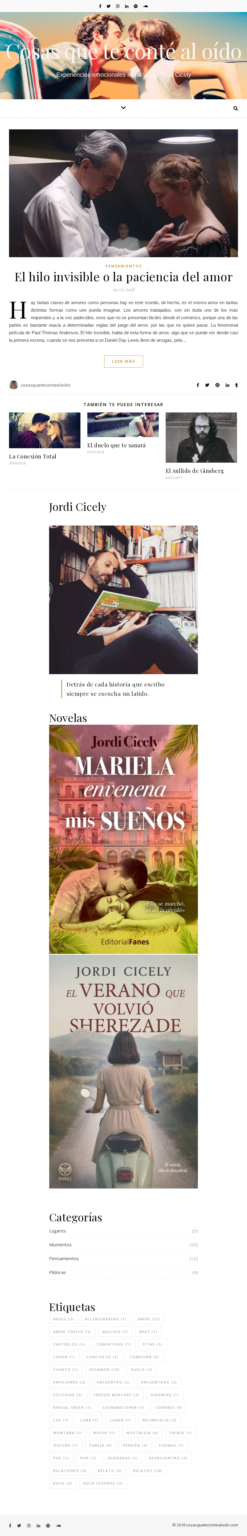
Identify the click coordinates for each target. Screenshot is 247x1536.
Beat (148, 1331)
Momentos (60, 1244)
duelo (142, 1369)
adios (63, 1319)
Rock (62, 1483)
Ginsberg (165, 1395)
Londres (169, 1407)
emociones (69, 1382)
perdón (135, 1445)
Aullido (115, 1331)
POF (61, 1458)
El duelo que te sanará (116, 445)
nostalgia (142, 1432)
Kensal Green (72, 1407)
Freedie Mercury (116, 1395)
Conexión (144, 1357)
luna (89, 1420)
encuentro (113, 1382)
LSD (61, 1420)
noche (104, 1432)
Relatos (147, 1470)
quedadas (123, 1458)
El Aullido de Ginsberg (195, 470)
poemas (171, 1445)
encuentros (159, 1382)
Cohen (64, 1357)
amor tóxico (72, 1331)
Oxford (65, 1445)
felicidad (68, 1395)
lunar (120, 1420)
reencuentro (168, 1458)
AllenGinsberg (106, 1319)
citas (152, 1344)
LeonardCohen (124, 1407)
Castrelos (69, 1344)
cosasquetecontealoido (45, 385)
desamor (104, 1369)
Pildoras (57, 1272)
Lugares (57, 1231)
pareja (100, 1445)
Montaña (67, 1432)
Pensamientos (123, 266)
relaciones (70, 1470)
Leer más (123, 361)
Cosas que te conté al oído (123, 50)
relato (110, 1470)
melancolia (159, 1420)
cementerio (114, 1344)
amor (149, 1319)
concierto (102, 1357)
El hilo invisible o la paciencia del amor (123, 276)
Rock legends (103, 1483)
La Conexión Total (33, 456)
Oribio (181, 1432)
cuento (65, 1369)
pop (88, 1458)
